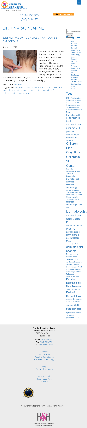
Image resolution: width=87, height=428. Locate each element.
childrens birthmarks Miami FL (41, 90)
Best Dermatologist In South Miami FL (73, 115)
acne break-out (71, 100)
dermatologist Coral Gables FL (73, 218)
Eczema (73, 57)
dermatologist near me (74, 249)
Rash (72, 73)
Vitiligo (73, 86)
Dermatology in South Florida (72, 255)
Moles (73, 63)
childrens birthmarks (16, 90)
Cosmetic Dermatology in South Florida (74, 194)
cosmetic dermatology (71, 186)
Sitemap (44, 381)
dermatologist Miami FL (72, 239)
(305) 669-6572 (46, 342)
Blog (44, 367)
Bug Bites (74, 45)
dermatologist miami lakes (73, 244)
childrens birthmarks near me (17, 93)
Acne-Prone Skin (76, 98)
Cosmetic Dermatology (75, 49)
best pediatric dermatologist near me (73, 132)
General (73, 59)
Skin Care (74, 77)
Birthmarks (20, 87)
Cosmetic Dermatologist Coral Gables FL (73, 171)
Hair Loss (74, 61)
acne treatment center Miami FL (73, 102)
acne (68, 97)
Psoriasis (74, 70)
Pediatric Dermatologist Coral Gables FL (74, 266)
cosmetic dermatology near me (74, 204)
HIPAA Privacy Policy (44, 379)
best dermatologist (76, 110)
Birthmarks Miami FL (36, 87)
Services (44, 352)
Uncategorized (76, 84)
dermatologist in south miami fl (73, 233)
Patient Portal (44, 376)
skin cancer (69, 305)
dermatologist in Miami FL (74, 227)
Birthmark (19, 84)
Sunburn (74, 79)
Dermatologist (76, 52)
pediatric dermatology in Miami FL (74, 300)
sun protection (70, 316)
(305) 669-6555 (47, 339)
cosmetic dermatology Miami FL (73, 198)
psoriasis (77, 301)
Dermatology (75, 55)
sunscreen (77, 318)
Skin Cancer (75, 75)
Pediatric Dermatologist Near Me (73, 282)
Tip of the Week (76, 82)
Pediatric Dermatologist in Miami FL (73, 271)
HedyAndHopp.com (47, 425)
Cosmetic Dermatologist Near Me (72, 179)
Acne (72, 41)
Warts (73, 88)
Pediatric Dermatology (75, 67)
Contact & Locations (44, 369)
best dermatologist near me (73, 124)
